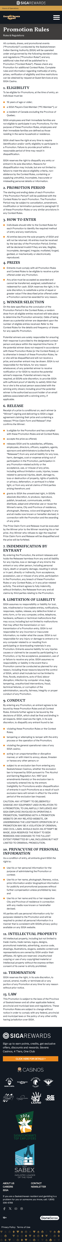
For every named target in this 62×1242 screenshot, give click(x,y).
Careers (8, 1186)
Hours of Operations (10, 8)
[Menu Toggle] (56, 17)
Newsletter (38, 1186)
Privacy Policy (8, 1227)
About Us (8, 1183)
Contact (36, 1183)
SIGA (5, 1190)
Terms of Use (23, 1227)
